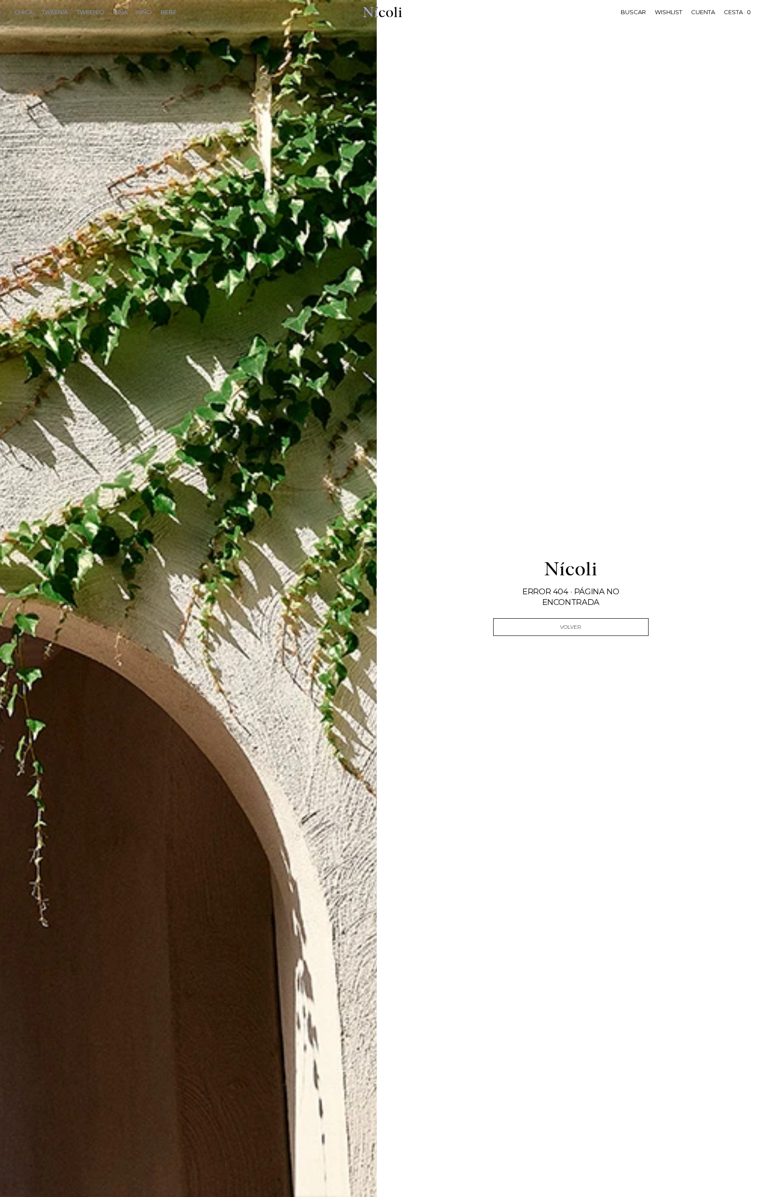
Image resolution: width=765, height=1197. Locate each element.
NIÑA (120, 11)
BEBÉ (169, 11)
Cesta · (737, 11)
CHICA (23, 11)
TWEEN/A (55, 11)
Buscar (633, 11)
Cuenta (703, 11)
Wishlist (668, 11)
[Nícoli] (382, 12)
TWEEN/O (90, 11)
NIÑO (144, 11)
